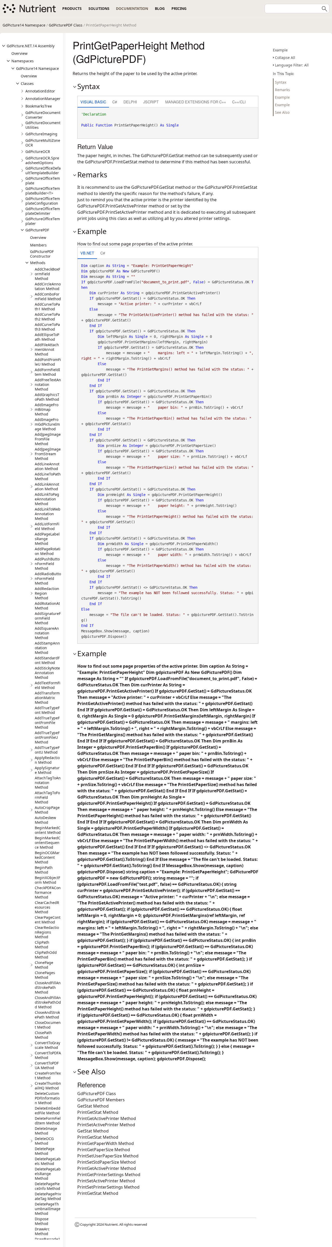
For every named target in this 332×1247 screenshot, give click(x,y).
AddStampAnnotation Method (47, 648)
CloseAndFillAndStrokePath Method (48, 987)
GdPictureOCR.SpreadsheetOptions (42, 160)
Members (38, 245)
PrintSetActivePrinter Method (106, 1125)
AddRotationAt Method (47, 606)
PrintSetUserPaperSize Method (108, 1156)
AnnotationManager (42, 98)
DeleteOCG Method (44, 1141)
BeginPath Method (44, 870)
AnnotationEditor (40, 91)
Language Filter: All (292, 65)
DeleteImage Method (46, 1131)
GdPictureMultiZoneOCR (42, 143)
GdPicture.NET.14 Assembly (30, 45)
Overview (19, 53)
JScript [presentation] (151, 101)
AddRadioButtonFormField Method (48, 578)
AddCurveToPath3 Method (47, 327)
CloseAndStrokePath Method (47, 1015)
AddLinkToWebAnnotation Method (47, 514)
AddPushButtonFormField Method (47, 564)
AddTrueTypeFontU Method (47, 750)
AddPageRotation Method (47, 551)
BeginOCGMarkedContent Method (47, 857)
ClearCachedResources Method (47, 907)
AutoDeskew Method (45, 820)
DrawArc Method (42, 1231)
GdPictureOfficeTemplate (42, 180)
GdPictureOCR (37, 151)
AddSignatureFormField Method (48, 618)
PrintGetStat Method (97, 1112)
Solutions (98, 8)
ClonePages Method (45, 975)
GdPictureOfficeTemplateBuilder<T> (42, 191)
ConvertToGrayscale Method (47, 1045)
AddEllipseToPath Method (47, 337)
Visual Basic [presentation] (93, 101)
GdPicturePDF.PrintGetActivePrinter (112, 206)
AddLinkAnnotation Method (47, 486)
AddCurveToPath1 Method (47, 306)
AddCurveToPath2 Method (47, 316)
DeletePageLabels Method (48, 1161)
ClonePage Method (44, 965)
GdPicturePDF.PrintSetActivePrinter (112, 212)
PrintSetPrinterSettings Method (108, 1187)
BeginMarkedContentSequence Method (47, 842)
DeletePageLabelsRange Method (48, 1173)
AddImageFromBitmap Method (46, 409)
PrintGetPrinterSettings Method (108, 1174)
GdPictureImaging (41, 133)
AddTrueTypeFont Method (47, 710)
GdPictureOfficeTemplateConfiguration (42, 201)
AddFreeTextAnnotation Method (48, 384)
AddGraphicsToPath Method (47, 397)
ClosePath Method (43, 1035)
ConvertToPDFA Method (48, 1055)
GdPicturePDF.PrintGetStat (111, 162)
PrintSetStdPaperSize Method (106, 1162)
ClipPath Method (42, 944)
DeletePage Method (44, 1151)
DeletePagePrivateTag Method (48, 1196)
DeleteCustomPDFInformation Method (47, 1098)
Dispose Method (42, 1221)
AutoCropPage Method (47, 810)
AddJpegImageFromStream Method (48, 454)
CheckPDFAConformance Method (48, 892)
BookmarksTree (38, 106)
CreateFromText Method (48, 1075)
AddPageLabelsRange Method (47, 539)
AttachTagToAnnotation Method (48, 782)
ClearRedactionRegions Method (47, 932)
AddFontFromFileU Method (48, 362)
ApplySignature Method (47, 770)
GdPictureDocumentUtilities (42, 125)
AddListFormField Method (47, 526)
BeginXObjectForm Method (47, 880)
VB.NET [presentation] (87, 253)
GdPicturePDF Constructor (42, 254)
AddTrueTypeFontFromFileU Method (47, 737)
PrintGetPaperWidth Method (105, 1143)
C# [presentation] (114, 101)
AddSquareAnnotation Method (47, 633)
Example (280, 50)
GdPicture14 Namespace (24, 25)
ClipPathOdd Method (46, 955)
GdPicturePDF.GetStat (162, 155)
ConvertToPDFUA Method (47, 1065)
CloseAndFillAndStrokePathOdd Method (48, 1002)
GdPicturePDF (37, 229)
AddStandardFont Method (47, 660)
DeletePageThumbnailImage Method (47, 1209)
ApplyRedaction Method (47, 760)
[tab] (93, 102)
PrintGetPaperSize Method (103, 1149)
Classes (27, 83)
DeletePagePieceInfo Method (47, 1186)
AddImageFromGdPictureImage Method (47, 424)
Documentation (132, 8)
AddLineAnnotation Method (47, 466)
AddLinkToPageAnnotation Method (47, 499)
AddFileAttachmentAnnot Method (47, 349)
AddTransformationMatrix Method (47, 697)
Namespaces (22, 60)
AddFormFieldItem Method (47, 372)
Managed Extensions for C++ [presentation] (195, 101)
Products (72, 8)
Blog (160, 8)
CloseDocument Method (48, 1025)
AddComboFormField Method (48, 296)
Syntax (280, 82)
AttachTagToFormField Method (47, 797)
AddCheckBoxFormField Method (47, 274)
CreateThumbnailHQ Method (48, 1085)
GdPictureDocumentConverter (42, 115)
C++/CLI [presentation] (239, 101)
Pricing (178, 8)
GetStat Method (93, 1106)
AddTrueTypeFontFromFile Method (47, 722)
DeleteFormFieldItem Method (48, 1120)
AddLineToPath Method (48, 476)
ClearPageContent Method (47, 919)
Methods (37, 262)
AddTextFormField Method (47, 685)
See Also (282, 112)
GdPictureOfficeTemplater (42, 221)
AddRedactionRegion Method (47, 593)
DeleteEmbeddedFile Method (47, 1110)
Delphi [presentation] (130, 101)
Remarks (282, 89)
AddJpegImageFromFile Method (48, 439)
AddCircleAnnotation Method (48, 286)
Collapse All (285, 57)
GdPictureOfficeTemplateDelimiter (42, 211)
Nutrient (111, 1224)
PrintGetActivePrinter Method (106, 1118)
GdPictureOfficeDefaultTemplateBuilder (43, 170)
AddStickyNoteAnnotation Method (47, 673)
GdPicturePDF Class (65, 25)
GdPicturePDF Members (101, 1100)
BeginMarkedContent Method (48, 830)
